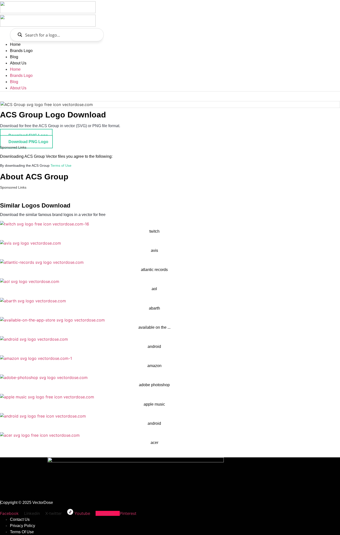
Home (15, 44)
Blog (14, 57)
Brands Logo (21, 51)
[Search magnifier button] (19, 34)
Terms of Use (61, 165)
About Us (18, 63)
